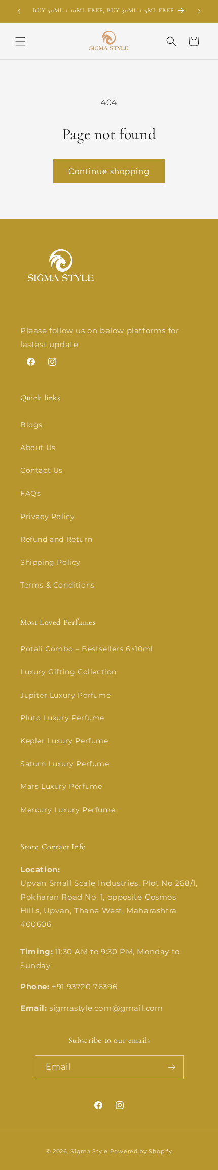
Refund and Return (56, 539)
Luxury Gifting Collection (68, 671)
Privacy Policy (47, 516)
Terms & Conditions (57, 585)
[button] (20, 41)
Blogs (31, 424)
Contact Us (41, 470)
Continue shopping (109, 171)
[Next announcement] (199, 11)
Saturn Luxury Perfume (65, 763)
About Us (38, 447)
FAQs (30, 493)
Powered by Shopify (141, 1151)
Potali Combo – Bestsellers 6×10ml (86, 648)
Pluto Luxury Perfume (62, 717)
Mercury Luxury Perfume (67, 809)
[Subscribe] (172, 1067)
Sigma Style (89, 1151)
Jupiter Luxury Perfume (65, 695)
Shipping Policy (50, 562)
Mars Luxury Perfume (61, 786)
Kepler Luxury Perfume (64, 740)
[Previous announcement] (19, 11)
